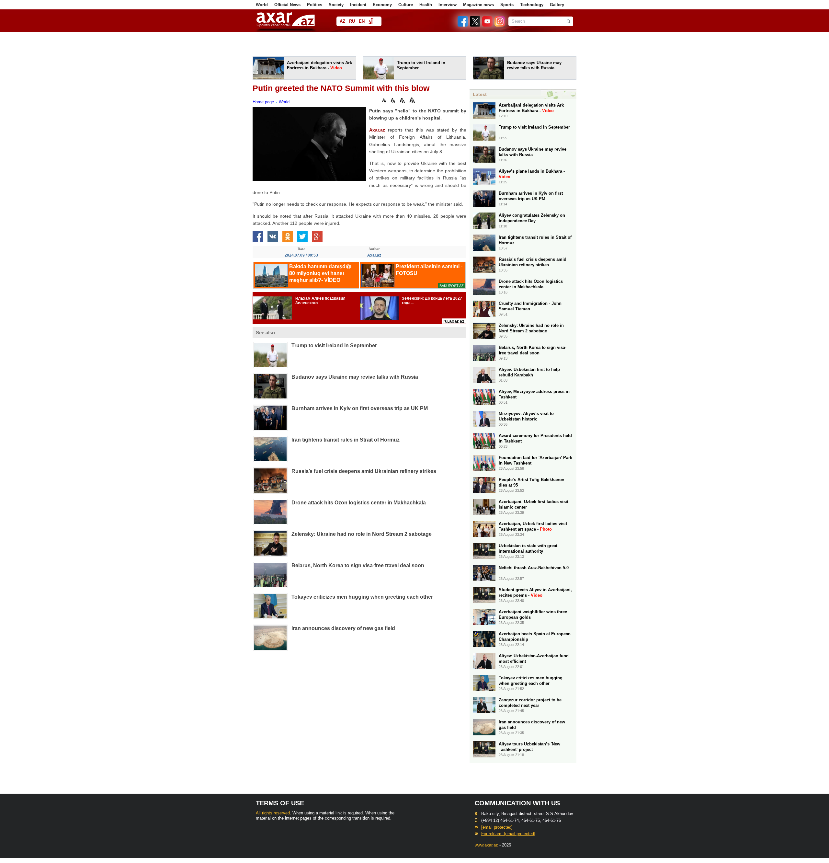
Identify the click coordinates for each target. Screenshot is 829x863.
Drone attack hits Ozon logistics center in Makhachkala (358, 502)
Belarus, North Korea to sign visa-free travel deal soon (357, 565)
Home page (263, 101)
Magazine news (478, 4)
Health (425, 4)
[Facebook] (463, 25)
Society (336, 4)
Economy (382, 4)
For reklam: (508, 833)
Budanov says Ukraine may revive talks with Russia (354, 377)
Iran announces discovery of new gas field (343, 628)
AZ (342, 21)
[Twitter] (475, 25)
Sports (507, 4)
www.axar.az (486, 845)
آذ (371, 21)
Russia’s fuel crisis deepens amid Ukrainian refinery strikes (363, 471)
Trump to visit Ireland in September (334, 345)
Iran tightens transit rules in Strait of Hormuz (345, 440)
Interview (447, 4)
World (262, 4)
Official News (287, 4)
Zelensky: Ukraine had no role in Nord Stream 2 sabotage (361, 534)
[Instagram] (499, 25)
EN (362, 21)
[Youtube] (488, 25)
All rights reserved (273, 813)
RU (352, 21)
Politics (314, 4)
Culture (405, 4)
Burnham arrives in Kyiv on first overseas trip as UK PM (359, 408)
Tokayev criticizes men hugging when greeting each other (362, 597)
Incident (358, 4)
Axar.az (377, 129)
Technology (531, 4)
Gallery (557, 4)
